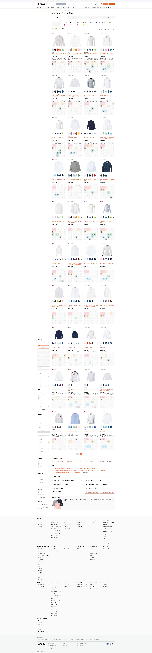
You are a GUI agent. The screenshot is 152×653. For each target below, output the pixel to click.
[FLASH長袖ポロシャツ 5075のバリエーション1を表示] (85, 385)
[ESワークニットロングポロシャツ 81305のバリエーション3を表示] (57, 133)
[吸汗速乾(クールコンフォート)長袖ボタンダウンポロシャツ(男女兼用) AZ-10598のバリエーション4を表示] (76, 259)
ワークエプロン (41, 562)
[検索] (92, 4)
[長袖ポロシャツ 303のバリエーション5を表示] (111, 343)
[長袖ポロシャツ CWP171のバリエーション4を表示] (60, 427)
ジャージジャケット (68, 584)
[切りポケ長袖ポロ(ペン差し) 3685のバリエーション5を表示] (111, 49)
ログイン (105, 4)
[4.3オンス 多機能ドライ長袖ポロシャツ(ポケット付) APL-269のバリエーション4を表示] (108, 385)
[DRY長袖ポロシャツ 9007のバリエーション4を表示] (76, 133)
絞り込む (43, 347)
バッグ (39, 620)
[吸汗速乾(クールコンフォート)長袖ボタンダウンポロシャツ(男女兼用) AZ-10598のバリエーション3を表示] (74, 259)
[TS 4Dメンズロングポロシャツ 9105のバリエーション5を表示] (95, 217)
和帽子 (91, 555)
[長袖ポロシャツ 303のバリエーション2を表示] (103, 343)
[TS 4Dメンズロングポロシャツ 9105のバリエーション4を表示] (92, 217)
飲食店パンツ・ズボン (81, 546)
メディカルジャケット (55, 587)
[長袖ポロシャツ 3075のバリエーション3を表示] (57, 259)
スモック (105, 536)
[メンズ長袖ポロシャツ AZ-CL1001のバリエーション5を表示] (78, 427)
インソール (40, 575)
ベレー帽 (92, 551)
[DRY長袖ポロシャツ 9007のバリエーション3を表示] (74, 133)
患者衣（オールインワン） (56, 600)
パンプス (105, 584)
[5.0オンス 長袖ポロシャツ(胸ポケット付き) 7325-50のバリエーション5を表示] (62, 91)
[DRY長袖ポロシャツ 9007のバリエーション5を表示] (78, 133)
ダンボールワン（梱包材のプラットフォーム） (78, 639)
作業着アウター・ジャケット (108, 524)
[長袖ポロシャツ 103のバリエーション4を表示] (60, 385)
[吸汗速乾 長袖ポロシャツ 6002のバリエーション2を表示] (103, 91)
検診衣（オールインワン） (56, 602)
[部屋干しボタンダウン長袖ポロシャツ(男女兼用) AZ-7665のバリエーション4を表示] (60, 301)
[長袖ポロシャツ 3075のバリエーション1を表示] (53, 259)
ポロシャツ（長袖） (54, 524)
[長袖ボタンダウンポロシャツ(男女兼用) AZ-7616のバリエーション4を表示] (76, 301)
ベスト (39, 528)
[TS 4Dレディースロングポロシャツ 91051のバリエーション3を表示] (106, 217)
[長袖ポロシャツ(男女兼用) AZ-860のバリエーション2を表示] (55, 217)
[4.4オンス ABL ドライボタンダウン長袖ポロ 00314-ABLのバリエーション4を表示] (60, 49)
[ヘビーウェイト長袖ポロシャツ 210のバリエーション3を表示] (90, 259)
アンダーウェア (41, 561)
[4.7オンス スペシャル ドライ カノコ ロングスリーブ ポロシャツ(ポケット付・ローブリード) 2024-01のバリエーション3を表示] (74, 91)
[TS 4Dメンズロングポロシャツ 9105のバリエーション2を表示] (87, 217)
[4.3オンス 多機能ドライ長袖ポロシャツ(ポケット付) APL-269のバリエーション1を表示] (101, 385)
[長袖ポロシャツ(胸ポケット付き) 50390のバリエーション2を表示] (87, 175)
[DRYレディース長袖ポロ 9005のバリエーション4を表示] (92, 427)
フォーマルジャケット (42, 524)
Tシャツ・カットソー (55, 522)
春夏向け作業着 (106, 520)
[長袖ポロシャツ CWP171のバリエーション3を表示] (57, 427)
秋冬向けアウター (41, 570)
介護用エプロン (54, 604)
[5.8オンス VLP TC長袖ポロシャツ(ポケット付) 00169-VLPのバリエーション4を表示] (76, 217)
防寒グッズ (40, 622)
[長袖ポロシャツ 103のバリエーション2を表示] (55, 385)
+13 (81, 49)
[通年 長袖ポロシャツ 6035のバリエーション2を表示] (87, 133)
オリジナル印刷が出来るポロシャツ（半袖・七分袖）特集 (64, 470)
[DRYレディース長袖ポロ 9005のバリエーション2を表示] (87, 427)
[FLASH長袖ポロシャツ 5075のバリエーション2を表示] (87, 385)
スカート (92, 584)
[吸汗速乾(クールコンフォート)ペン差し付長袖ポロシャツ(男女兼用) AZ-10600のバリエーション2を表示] (87, 301)
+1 (113, 91)
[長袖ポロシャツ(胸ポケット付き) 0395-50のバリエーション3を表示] (106, 175)
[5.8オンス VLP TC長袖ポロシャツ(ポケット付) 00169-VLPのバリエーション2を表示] (71, 217)
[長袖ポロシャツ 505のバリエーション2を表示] (71, 343)
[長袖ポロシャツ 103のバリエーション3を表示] (57, 385)
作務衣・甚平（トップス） (82, 584)
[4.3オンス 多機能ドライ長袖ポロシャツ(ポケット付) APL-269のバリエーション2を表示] (103, 385)
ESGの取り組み (50, 648)
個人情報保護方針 (65, 645)
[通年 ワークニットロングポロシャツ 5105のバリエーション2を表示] (87, 91)
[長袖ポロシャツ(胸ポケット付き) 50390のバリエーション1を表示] (85, 175)
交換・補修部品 (41, 631)
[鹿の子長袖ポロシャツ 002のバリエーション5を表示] (111, 427)
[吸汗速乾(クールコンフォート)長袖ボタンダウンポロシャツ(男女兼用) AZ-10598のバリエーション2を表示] (71, 259)
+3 (81, 217)
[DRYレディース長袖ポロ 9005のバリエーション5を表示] (95, 427)
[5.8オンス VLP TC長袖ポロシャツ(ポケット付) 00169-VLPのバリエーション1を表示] (69, 217)
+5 (113, 133)
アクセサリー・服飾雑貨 (42, 618)
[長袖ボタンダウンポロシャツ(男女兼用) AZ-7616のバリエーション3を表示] (74, 301)
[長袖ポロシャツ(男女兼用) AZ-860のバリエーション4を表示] (60, 217)
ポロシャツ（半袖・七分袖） (58, 461)
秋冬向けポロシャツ (41, 572)
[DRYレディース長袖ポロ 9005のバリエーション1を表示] (85, 427)
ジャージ (65, 582)
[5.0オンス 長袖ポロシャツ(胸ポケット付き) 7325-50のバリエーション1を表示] (53, 91)
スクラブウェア (41, 584)
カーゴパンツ (40, 557)
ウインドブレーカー (41, 522)
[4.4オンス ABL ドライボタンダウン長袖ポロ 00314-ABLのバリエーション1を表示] (53, 49)
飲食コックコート (67, 546)
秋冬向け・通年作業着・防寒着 (43, 546)
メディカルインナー (54, 615)
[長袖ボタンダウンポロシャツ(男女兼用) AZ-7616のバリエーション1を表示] (69, 301)
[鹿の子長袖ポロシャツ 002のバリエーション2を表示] (103, 427)
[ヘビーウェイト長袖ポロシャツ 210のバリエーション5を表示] (95, 259)
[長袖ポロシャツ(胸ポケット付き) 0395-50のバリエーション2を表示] (103, 175)
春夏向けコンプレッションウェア (74, 461)
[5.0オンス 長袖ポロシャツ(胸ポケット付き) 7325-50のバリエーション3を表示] (57, 91)
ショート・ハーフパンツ (55, 551)
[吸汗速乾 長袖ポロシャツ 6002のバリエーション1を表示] (101, 91)
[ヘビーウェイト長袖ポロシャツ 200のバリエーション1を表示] (53, 175)
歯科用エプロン (54, 606)
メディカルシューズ (54, 608)
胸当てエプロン (80, 522)
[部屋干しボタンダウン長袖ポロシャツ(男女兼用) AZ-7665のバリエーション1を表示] (53, 301)
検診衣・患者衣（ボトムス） (56, 595)
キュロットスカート (94, 588)
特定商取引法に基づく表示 (52, 645)
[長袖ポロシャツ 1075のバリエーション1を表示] (85, 343)
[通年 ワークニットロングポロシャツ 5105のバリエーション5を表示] (95, 91)
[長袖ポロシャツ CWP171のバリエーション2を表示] (55, 427)
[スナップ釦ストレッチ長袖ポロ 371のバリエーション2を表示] (103, 259)
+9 (81, 133)
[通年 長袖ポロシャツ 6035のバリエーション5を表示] (95, 133)
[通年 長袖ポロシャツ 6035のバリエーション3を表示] (90, 133)
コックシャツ (66, 548)
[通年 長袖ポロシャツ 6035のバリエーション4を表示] (92, 133)
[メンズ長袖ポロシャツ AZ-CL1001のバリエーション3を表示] (74, 427)
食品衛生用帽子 (93, 559)
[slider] (39, 345)
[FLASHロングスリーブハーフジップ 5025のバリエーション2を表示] (71, 385)
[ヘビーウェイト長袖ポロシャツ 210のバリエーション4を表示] (92, 259)
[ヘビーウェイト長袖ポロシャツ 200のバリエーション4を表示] (60, 175)
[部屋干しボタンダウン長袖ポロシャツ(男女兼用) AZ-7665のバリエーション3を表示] (57, 301)
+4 (113, 49)
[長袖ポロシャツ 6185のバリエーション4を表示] (60, 343)
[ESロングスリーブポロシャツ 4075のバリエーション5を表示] (95, 49)
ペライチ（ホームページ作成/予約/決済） (93, 639)
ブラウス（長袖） (54, 531)
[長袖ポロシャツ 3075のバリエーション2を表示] (55, 259)
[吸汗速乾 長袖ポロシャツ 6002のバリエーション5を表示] (111, 91)
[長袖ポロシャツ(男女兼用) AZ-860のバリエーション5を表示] (62, 217)
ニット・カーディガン (55, 535)
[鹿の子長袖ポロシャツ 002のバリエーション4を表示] (108, 427)
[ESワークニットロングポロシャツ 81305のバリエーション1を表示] (53, 133)
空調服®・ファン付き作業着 (108, 522)
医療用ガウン (53, 598)
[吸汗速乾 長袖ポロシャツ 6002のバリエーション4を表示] (108, 91)
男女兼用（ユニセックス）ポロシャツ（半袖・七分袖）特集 (92, 470)
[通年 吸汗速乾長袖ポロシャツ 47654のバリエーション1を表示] (69, 175)
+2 (97, 49)
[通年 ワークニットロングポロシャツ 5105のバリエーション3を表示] (90, 91)
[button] (40, 7)
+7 (65, 49)
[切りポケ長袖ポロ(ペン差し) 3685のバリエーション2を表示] (103, 49)
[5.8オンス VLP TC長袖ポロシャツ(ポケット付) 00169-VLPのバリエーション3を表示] (74, 217)
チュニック (53, 589)
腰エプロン (79, 524)
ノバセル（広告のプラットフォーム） (43, 639)
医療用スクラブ (40, 582)
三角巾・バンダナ (93, 553)
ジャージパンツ (67, 586)
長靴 (39, 566)
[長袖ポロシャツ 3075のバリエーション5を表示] (62, 259)
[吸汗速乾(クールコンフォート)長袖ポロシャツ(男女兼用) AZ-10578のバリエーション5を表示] (111, 133)
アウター (39, 520)
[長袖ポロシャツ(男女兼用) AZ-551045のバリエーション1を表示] (101, 301)
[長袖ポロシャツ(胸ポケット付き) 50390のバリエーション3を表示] (90, 175)
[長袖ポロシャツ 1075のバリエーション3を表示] (90, 343)
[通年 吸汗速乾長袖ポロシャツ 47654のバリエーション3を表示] (74, 175)
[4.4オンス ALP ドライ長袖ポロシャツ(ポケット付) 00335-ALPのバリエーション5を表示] (78, 49)
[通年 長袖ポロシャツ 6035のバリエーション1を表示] (85, 133)
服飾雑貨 (39, 629)
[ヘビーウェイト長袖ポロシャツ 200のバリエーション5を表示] (62, 175)
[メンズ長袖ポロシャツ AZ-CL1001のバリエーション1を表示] (69, 427)
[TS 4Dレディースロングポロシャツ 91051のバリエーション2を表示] (103, 217)
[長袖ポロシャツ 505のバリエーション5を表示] (78, 343)
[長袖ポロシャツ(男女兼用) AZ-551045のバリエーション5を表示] (111, 301)
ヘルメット (40, 568)
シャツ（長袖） (54, 528)
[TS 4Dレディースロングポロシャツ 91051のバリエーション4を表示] (108, 217)
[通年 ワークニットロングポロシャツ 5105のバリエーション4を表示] (92, 91)
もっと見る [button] (109, 461)
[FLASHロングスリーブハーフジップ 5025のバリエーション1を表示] (69, 385)
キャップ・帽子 (93, 520)
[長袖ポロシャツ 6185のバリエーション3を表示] (57, 343)
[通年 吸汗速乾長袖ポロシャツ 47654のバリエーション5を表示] (78, 175)
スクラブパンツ (41, 586)
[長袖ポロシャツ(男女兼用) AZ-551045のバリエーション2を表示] (103, 301)
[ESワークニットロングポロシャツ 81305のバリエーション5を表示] (62, 133)
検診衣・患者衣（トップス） (56, 591)
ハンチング (92, 548)
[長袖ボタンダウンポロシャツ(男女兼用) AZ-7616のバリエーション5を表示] (78, 301)
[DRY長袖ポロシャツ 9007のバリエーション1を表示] (69, 133)
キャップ (92, 522)
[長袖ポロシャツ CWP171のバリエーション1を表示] (53, 427)
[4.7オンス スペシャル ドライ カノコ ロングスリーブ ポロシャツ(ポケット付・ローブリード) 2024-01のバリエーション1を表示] (69, 91)
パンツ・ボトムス (54, 546)
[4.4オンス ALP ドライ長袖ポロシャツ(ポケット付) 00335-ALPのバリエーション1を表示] (69, 49)
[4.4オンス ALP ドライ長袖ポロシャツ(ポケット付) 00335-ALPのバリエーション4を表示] (76, 49)
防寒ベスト (40, 579)
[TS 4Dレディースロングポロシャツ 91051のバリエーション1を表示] (101, 217)
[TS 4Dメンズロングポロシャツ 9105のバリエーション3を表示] (90, 217)
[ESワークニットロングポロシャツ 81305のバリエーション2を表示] (55, 133)
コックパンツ (79, 548)
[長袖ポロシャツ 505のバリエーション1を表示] (69, 343)
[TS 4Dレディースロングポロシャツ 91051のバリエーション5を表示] (111, 217)
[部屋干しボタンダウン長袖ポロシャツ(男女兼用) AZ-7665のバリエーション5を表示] (62, 301)
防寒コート (92, 461)
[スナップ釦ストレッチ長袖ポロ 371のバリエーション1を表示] (101, 259)
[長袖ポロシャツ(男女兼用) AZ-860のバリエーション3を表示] (57, 217)
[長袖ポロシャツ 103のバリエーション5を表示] (62, 385)
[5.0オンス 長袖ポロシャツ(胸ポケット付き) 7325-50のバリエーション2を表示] (55, 91)
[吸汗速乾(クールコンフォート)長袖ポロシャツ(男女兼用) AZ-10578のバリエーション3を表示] (106, 133)
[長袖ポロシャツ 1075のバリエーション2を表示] (87, 343)
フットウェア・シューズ (107, 582)
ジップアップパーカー (68, 524)
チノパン (52, 550)
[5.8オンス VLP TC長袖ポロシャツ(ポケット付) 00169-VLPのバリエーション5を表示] (78, 217)
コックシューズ (106, 548)
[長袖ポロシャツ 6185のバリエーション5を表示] (62, 343)
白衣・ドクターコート (55, 585)
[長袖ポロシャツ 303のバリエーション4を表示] (108, 343)
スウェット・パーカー (68, 520)
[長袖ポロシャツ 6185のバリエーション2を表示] (55, 343)
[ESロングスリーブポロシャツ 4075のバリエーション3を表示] (90, 49)
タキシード (40, 526)
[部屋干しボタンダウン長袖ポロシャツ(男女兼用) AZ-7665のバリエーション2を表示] (55, 301)
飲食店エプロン (80, 520)
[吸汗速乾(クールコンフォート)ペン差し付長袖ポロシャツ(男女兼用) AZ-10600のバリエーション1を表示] (85, 301)
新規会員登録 (111, 4)
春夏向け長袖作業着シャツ (108, 526)
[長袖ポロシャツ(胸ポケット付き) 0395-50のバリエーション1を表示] (101, 175)
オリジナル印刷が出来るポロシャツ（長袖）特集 (62, 468)
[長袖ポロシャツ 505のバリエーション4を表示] (76, 343)
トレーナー (66, 526)
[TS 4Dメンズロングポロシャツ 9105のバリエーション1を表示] (85, 217)
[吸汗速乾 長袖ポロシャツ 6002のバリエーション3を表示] (106, 91)
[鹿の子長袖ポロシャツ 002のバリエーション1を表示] (101, 427)
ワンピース (92, 586)
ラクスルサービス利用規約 (81, 643)
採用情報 (64, 643)
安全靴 (39, 564)
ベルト (39, 627)
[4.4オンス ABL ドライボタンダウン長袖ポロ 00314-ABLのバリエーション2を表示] (55, 49)
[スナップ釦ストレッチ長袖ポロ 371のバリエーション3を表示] (106, 259)
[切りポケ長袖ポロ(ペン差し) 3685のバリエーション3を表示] (106, 49)
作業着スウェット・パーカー (43, 555)
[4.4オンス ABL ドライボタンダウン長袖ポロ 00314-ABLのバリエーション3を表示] (57, 49)
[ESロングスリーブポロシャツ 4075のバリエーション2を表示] (87, 49)
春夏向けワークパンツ (107, 543)
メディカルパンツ (54, 593)
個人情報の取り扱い (80, 645)
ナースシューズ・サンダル (56, 609)
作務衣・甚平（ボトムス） (82, 586)
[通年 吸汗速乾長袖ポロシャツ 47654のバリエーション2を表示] (71, 175)
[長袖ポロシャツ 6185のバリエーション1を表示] (53, 343)
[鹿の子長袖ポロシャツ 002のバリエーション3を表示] (106, 427)
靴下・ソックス (106, 586)
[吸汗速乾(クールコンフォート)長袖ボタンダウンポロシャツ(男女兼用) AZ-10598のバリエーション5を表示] (78, 259)
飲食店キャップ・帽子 (94, 546)
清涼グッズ (40, 624)
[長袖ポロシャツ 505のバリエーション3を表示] (74, 343)
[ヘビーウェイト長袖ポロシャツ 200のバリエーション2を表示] (55, 175)
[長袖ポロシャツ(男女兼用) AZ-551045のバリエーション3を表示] (106, 301)
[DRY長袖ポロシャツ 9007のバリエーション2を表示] (71, 133)
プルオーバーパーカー (68, 522)
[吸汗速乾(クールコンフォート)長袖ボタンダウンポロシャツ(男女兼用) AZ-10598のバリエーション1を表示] (69, 259)
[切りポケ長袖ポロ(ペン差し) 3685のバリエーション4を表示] (108, 49)
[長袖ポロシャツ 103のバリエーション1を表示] (53, 385)
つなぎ (85, 461)
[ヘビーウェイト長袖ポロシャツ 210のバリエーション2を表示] (87, 259)
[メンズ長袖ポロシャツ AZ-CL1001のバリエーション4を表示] (76, 427)
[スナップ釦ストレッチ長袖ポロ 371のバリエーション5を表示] (111, 259)
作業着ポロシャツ (54, 537)
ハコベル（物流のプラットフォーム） (60, 639)
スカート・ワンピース (94, 582)
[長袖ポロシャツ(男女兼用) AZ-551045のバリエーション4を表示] (108, 301)
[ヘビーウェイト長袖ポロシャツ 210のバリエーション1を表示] (85, 259)
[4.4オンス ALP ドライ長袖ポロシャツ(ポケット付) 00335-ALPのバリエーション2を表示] (71, 49)
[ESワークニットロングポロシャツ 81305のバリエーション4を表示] (60, 133)
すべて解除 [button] (62, 28)
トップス (52, 520)
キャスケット (92, 550)
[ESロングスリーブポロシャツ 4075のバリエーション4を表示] (92, 49)
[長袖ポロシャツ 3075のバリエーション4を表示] (60, 259)
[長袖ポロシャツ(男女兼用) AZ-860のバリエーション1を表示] (53, 217)
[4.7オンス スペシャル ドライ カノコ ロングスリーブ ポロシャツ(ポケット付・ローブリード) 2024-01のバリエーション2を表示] (71, 91)
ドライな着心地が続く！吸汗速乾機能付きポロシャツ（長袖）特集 (66, 472)
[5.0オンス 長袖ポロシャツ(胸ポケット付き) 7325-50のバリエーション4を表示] (60, 91)
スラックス (53, 548)
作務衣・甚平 (79, 582)
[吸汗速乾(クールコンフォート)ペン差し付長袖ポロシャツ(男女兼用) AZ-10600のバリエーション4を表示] (92, 301)
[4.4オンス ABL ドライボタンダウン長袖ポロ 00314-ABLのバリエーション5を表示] (62, 49)
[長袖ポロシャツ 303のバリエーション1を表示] (101, 343)
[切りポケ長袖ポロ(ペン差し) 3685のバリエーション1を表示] (101, 49)
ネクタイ (39, 626)
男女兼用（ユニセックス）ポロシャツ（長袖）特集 (86, 468)
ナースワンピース (54, 613)
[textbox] (79, 4)
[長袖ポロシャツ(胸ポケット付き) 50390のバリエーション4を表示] (92, 175)
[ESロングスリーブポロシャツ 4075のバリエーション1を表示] (85, 49)
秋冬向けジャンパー (41, 553)
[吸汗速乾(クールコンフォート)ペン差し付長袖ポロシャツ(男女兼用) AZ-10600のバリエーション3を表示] (90, 301)
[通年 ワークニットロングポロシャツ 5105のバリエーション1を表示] (85, 91)
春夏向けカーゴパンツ (107, 538)
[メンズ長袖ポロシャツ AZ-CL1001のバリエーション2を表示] (71, 427)
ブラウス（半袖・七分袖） (56, 533)
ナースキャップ (54, 611)
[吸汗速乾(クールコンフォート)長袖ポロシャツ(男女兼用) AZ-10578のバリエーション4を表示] (108, 133)
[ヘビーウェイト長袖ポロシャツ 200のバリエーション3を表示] (57, 175)
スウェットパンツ (67, 528)
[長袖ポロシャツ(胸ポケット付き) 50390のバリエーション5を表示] (95, 175)
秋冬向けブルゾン (41, 551)
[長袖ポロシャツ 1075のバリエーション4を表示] (92, 343)
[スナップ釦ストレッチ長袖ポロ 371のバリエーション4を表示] (108, 259)
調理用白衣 (66, 550)
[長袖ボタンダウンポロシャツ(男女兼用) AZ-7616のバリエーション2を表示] (71, 301)
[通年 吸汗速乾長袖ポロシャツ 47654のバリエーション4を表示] (76, 175)
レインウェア (40, 550)
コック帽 (92, 557)
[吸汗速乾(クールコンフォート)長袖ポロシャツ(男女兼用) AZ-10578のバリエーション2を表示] (103, 133)
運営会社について (51, 643)
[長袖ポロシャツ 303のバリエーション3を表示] (106, 343)
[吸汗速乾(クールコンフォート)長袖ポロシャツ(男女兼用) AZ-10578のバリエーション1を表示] (101, 133)
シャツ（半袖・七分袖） (55, 530)
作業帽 (39, 577)
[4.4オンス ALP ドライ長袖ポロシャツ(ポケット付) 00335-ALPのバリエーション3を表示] (74, 49)
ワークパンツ (101, 461)
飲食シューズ (105, 546)
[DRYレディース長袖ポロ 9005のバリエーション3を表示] (90, 427)
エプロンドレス (80, 526)
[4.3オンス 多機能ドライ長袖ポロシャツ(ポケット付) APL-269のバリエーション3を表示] (106, 385)
